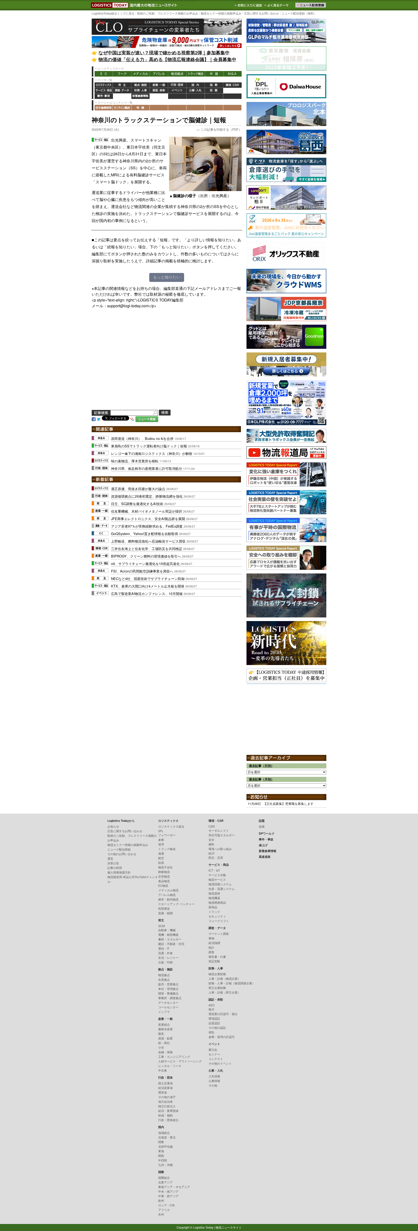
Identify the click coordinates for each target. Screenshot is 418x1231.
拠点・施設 (140, 85)
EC (104, 74)
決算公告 (113, 863)
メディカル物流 (168, 890)
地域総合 (164, 1133)
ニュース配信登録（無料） (299, 13)
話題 (214, 90)
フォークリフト (219, 921)
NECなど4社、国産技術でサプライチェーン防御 (148, 578)
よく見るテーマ (277, 5)
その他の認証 (217, 1027)
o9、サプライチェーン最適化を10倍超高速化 (145, 563)
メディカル (140, 74)
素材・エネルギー (169, 939)
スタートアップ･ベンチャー (176, 904)
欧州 (161, 1200)
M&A (232, 74)
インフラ (164, 1011)
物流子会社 (165, 867)
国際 (214, 85)
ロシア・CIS (166, 1205)
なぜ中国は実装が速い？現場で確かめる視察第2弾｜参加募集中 (164, 52)
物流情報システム (220, 884)
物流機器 (214, 898)
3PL (161, 831)
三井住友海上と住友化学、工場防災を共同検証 (146, 548)
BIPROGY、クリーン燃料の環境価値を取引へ (146, 555)
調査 (211, 952)
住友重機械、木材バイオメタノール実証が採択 (146, 511)
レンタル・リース (169, 1066)
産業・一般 (159, 85)
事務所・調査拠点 (169, 998)
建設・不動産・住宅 (171, 944)
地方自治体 (165, 1101)
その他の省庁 (167, 1097)
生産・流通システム (222, 889)
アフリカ (164, 1210)
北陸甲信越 (165, 1146)
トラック (214, 911)
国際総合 (164, 1177)
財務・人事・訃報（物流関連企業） (232, 983)
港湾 (161, 844)
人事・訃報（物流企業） (224, 978)
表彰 (211, 1032)
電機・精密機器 (168, 934)
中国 (214, 74)
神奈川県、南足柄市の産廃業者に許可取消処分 (146, 468)
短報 (262, 826)
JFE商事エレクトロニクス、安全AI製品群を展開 (148, 518)
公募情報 (214, 1081)
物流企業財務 (217, 974)
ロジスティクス (104, 85)
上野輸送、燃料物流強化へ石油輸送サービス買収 (148, 541)
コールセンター (168, 1007)
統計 (211, 947)
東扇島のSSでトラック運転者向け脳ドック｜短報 (149, 445)
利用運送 (164, 908)
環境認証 (214, 1018)
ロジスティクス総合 (171, 826)
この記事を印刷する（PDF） (221, 129)
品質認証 (214, 1023)
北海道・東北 (167, 1137)
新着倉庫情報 (140, 96)
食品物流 (164, 881)
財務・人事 (140, 90)
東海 (161, 1151)
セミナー (214, 1054)
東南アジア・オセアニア (174, 1187)
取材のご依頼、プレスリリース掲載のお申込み (167, 13)
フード (122, 74)
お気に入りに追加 (249, 5)
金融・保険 (165, 1052)
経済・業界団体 (168, 1111)
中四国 (162, 1160)
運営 (110, 858)
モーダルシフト (219, 830)
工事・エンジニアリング (174, 1056)
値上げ (122, 96)
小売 (161, 1047)
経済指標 (214, 943)
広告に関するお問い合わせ (261, 13)
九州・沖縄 (165, 1165)
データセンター (168, 1002)
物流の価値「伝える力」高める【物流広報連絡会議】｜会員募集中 (167, 59)
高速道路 (159, 96)
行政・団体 (177, 85)
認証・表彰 (159, 90)
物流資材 (214, 893)
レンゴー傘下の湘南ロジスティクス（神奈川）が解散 (151, 453)
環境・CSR (232, 85)
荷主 (122, 85)
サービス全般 (217, 875)
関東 (161, 1142)
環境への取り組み (220, 849)
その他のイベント (220, 1063)
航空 (161, 858)
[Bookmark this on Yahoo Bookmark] (132, 418)
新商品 (213, 907)
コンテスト (216, 1059)
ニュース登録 (147, 419)
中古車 (162, 1070)
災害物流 (164, 876)
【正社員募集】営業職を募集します (288, 803)
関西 (161, 1155)
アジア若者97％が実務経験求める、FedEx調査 (147, 526)
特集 (140, 107)
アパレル (159, 74)
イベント (177, 90)
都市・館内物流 (168, 899)
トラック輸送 (196, 74)
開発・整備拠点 (168, 993)
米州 (161, 1214)
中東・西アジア (168, 1196)
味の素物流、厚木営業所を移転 (134, 460)
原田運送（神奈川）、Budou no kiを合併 (142, 438)
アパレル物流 (167, 895)
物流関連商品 (217, 902)
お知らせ (113, 826)
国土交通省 (165, 1083)
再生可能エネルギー (222, 835)
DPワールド (232, 90)
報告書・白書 (217, 956)
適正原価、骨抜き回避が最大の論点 (138, 488)
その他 (213, 1085)
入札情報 (214, 1076)
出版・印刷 (165, 962)
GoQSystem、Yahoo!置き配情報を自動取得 (144, 533)
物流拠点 (177, 74)
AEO (212, 1005)
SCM (161, 926)
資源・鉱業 (165, 1038)
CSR (212, 826)
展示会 (213, 1049)
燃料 (211, 844)
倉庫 (161, 839)
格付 (211, 1009)
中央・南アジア (168, 1191)
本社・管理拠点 (168, 989)
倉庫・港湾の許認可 (222, 1037)
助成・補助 (165, 1115)
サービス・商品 (104, 90)
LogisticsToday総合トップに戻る (113, 13)
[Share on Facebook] (94, 418)
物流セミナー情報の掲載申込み (221, 13)
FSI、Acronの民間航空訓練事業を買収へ (142, 570)
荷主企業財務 (217, 988)
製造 (161, 1033)
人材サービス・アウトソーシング (180, 1061)
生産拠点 (164, 979)
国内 (196, 85)
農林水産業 (165, 1029)
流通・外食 (165, 953)
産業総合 (164, 1024)
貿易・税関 (165, 913)
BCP (212, 853)
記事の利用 (114, 868)
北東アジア (165, 1182)
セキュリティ (217, 916)
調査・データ (122, 90)
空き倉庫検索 (104, 107)
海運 (161, 853)
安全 (211, 839)
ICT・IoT (214, 870)
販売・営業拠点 (168, 984)
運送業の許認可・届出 (223, 1014)
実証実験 (214, 961)
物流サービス (217, 879)
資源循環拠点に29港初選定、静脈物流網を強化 (147, 496)
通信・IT (163, 948)
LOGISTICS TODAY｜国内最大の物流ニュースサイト (108, 5)
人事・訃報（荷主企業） (224, 992)
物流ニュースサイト (229, 1227)
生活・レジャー (168, 957)
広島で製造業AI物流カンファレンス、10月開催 (147, 593)
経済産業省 (165, 1088)
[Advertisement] (167, 365)
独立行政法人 (167, 1106)
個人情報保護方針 (119, 872)
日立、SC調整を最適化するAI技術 (137, 503)
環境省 (162, 1092)
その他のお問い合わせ (121, 854)
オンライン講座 (122, 107)
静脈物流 (164, 872)
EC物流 (163, 885)
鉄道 (161, 862)
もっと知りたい (166, 277)
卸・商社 (164, 1043)
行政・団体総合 (168, 1120)
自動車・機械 (167, 930)
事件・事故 (104, 96)
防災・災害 (216, 857)
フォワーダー (167, 835)
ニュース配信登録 (119, 849)
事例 (211, 938)
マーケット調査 (219, 933)
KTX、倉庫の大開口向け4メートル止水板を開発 (147, 585)
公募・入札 (196, 90)
